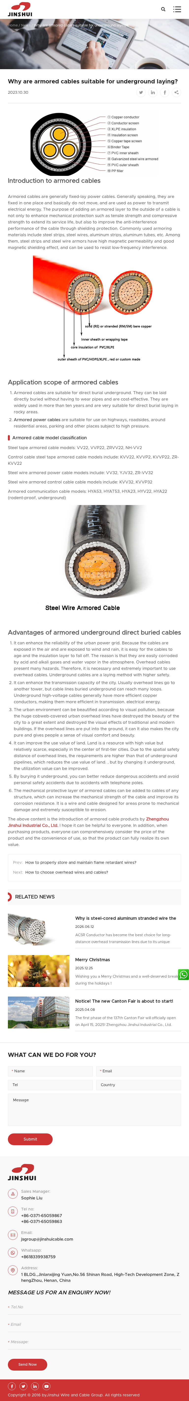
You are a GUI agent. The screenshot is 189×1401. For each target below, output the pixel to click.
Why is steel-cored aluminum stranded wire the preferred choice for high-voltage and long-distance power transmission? (125, 919)
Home (13, 25)
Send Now (27, 1364)
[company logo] (20, 9)
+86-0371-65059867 (41, 1216)
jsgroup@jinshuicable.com (47, 1239)
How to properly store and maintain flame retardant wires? (80, 863)
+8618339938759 (38, 1257)
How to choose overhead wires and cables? (66, 872)
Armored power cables (37, 420)
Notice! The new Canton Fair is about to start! (124, 1001)
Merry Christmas (92, 960)
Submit (30, 1139)
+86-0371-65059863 (41, 1221)
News (26, 25)
